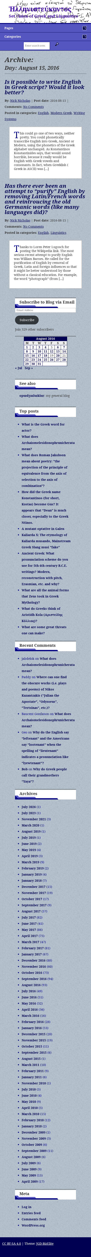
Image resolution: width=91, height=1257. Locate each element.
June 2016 (29, 997)
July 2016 (29, 991)
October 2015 (32, 1046)
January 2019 (32, 874)
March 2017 (30, 942)
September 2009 (34, 1151)
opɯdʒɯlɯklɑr (31, 395)
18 (45, 355)
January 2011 (32, 1077)
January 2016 (32, 1028)
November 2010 (34, 1083)
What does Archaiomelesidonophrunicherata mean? (48, 442)
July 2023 (29, 813)
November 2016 (34, 966)
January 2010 (32, 1126)
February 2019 (33, 868)
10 (39, 351)
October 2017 (32, 899)
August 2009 (31, 1157)
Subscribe (27, 320)
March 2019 (30, 862)
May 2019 (29, 850)
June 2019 (29, 844)
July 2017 (29, 917)
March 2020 (30, 825)
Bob (25, 769)
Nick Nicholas (20, 100)
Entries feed (31, 1213)
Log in (26, 1207)
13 (58, 351)
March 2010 (30, 1114)
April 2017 (30, 936)
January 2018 (32, 880)
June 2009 (29, 1169)
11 (45, 351)
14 (64, 351)
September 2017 (34, 905)
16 (33, 355)
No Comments (33, 107)
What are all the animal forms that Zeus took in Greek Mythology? (45, 596)
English (43, 113)
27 (58, 360)
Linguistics (58, 233)
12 (51, 351)
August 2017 (31, 911)
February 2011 (33, 1071)
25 (45, 360)
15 (27, 355)
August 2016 (31, 985)
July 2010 (29, 1089)
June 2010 (29, 1095)
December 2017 (34, 887)
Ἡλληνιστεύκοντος (40, 8)
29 (27, 364)
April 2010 (30, 1108)
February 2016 (33, 1022)
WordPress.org (33, 1225)
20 (58, 355)
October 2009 (32, 1145)
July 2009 (29, 1163)
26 (51, 360)
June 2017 (29, 923)
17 (39, 355)
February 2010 (33, 1120)
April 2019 (30, 856)
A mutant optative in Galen (43, 529)
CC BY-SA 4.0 (11, 1243)
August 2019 (31, 831)
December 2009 (34, 1132)
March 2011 (30, 1065)
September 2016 (34, 979)
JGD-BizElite (44, 1243)
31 (39, 364)
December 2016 (34, 960)
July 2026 (29, 807)
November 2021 (34, 819)
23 (33, 360)
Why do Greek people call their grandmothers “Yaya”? (44, 775)
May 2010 (29, 1102)
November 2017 (34, 893)
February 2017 (33, 948)
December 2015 (34, 1034)
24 (39, 360)
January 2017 (32, 954)
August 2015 (31, 1059)
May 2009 (29, 1175)
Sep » (29, 368)
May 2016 (29, 1003)
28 (64, 360)
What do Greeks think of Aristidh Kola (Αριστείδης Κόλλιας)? (42, 614)
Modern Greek (61, 113)
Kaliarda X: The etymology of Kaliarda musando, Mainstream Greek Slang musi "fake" (46, 541)
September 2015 (34, 1052)
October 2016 (32, 973)
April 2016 (30, 1009)
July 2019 (29, 837)
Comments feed (34, 1219)
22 (27, 360)
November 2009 (34, 1138)
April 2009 (30, 1181)
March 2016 (30, 1016)
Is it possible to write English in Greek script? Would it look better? (44, 87)
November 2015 (34, 1040)
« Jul (18, 368)
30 (33, 364)
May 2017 (29, 930)
